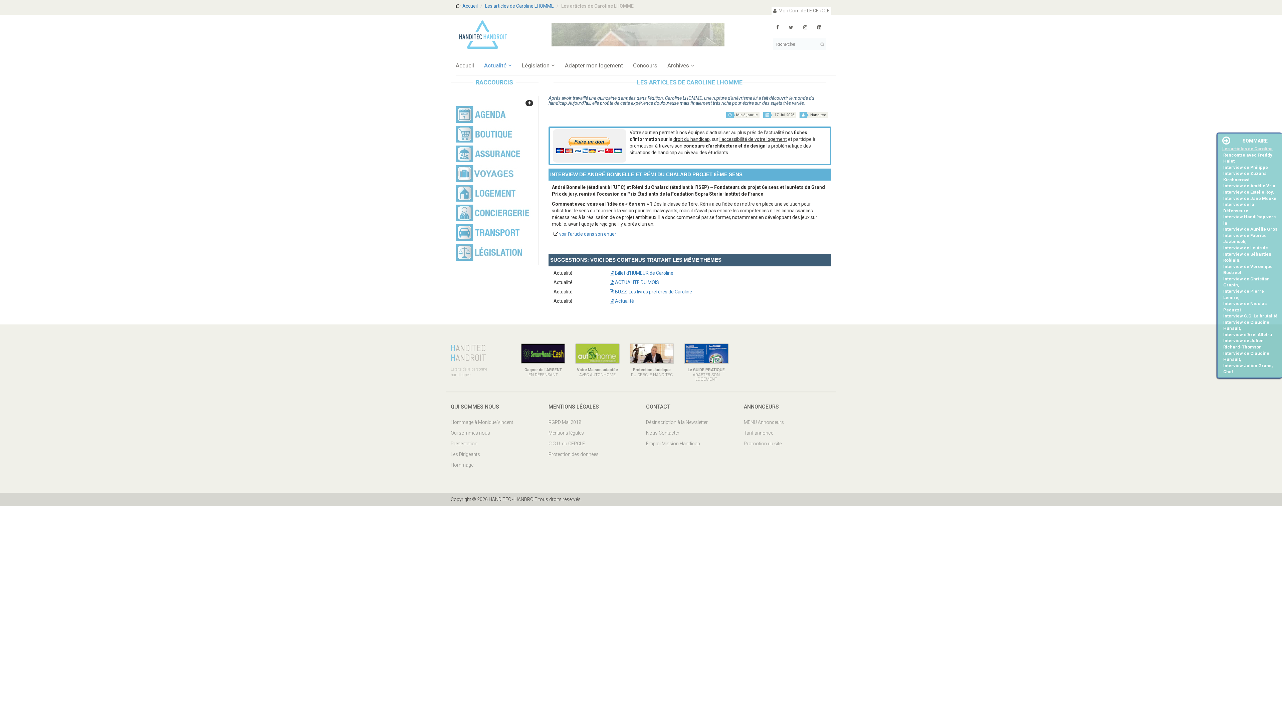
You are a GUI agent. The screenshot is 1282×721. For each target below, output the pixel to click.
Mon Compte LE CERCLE (804, 10)
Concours (645, 65)
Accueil (470, 6)
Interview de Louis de (1245, 247)
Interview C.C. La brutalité (1250, 315)
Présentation (464, 443)
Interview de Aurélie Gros (1250, 229)
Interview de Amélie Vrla (1249, 185)
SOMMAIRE (1255, 141)
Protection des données (574, 454)
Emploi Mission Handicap (673, 443)
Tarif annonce (758, 433)
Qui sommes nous (470, 433)
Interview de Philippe (1245, 167)
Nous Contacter (662, 433)
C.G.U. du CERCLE (567, 443)
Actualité (495, 65)
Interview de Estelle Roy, (1248, 192)
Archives (678, 65)
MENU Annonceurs (764, 422)
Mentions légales (566, 433)
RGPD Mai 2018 (565, 422)
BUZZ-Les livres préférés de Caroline (653, 291)
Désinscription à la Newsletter (677, 422)
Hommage (462, 465)
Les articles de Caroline (1247, 148)
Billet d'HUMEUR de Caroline (643, 273)
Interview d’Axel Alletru (1247, 334)
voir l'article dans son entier (587, 234)
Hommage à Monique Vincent (482, 422)
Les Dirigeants (465, 454)
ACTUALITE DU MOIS (636, 282)
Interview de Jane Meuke (1249, 198)
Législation (536, 65)
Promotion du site (763, 443)
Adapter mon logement (594, 65)
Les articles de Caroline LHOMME (519, 6)
